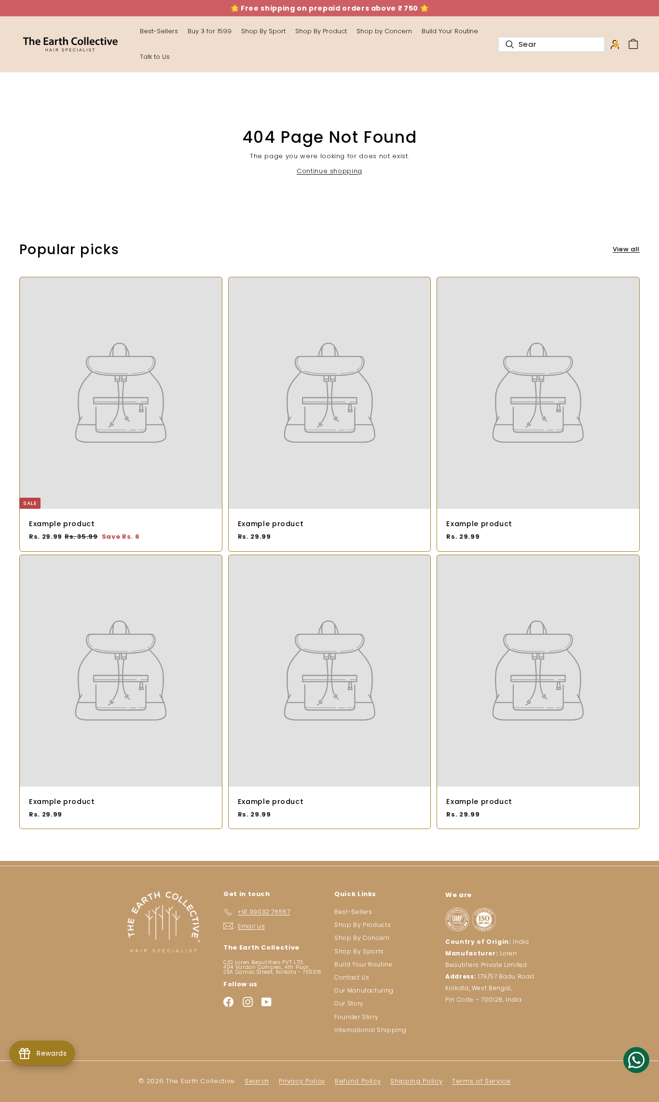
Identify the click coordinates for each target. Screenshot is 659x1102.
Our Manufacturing (364, 990)
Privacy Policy (302, 1081)
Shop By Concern (362, 938)
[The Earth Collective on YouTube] (266, 1002)
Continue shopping (329, 171)
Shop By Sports (359, 951)
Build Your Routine (450, 31)
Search (257, 1081)
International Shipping (370, 1030)
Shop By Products (362, 925)
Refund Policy (358, 1081)
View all (626, 249)
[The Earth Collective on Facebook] (228, 1002)
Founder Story (356, 1017)
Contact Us (352, 977)
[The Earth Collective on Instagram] (248, 1002)
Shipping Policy (416, 1081)
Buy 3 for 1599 (210, 31)
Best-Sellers (353, 912)
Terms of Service (481, 1081)
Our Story (349, 1003)
